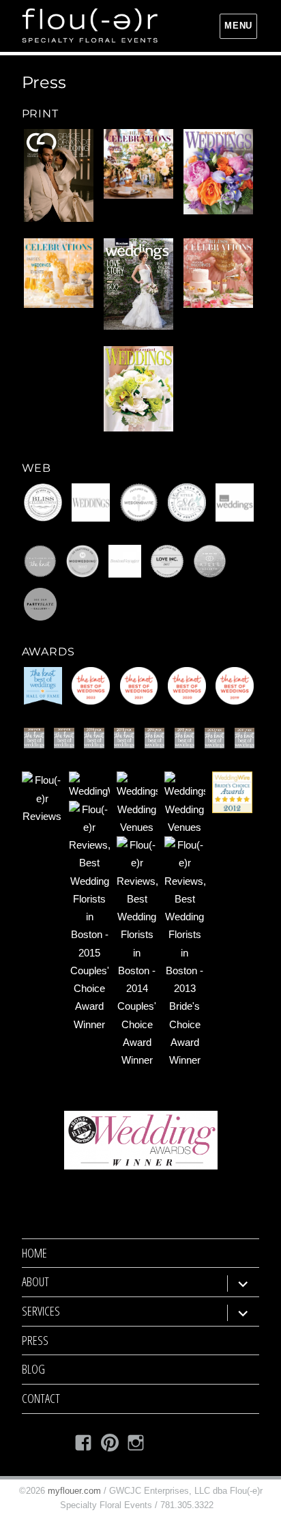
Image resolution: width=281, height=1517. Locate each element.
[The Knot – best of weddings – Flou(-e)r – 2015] (124, 738)
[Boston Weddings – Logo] (235, 502)
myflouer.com (74, 1491)
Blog (33, 1369)
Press (35, 1340)
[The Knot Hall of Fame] (43, 686)
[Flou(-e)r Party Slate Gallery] (40, 604)
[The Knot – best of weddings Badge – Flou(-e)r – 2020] (187, 686)
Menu (238, 25)
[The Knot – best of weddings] (185, 738)
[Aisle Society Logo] (210, 561)
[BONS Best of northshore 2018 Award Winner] (141, 1140)
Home (34, 1253)
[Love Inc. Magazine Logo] (167, 561)
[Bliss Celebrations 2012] (218, 273)
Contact (41, 1398)
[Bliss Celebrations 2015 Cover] (138, 164)
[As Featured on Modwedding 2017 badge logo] (82, 561)
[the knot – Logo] (40, 561)
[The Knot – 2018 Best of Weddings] (34, 738)
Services (41, 1311)
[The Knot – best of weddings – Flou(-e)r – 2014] (155, 738)
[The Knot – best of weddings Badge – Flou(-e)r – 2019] (235, 686)
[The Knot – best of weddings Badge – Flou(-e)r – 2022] (91, 686)
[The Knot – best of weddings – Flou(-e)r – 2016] (94, 738)
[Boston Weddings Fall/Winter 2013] (138, 284)
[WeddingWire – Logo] (139, 502)
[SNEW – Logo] (91, 502)
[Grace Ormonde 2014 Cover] (58, 175)
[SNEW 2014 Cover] (218, 171)
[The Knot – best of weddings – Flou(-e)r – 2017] (64, 738)
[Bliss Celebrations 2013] (58, 273)
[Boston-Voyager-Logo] (124, 561)
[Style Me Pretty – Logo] (187, 502)
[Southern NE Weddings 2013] (138, 388)
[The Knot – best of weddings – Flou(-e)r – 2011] (245, 738)
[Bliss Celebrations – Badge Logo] (43, 502)
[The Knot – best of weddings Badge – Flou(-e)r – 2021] (139, 686)
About (35, 1281)
